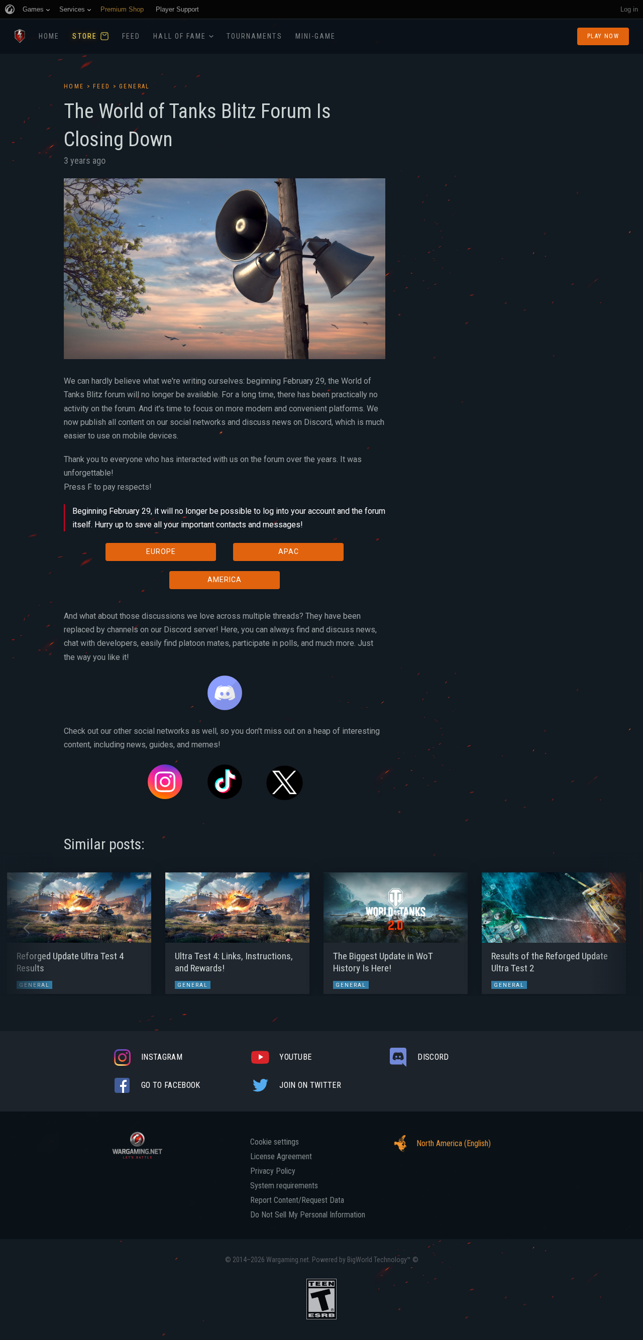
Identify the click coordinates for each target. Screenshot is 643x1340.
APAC (288, 551)
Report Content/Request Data (297, 1200)
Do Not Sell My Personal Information (307, 1215)
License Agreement (281, 1157)
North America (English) (453, 1143)
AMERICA (224, 580)
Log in (629, 9)
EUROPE (161, 551)
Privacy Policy (272, 1171)
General (134, 86)
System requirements (284, 1186)
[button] (26, 928)
